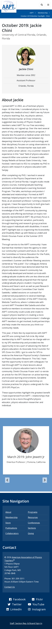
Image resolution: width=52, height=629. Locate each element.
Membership (43, 13)
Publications (11, 528)
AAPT (32, 13)
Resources (33, 517)
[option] (26, 450)
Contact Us (9, 587)
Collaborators (12, 533)
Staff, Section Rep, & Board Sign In (26, 623)
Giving (31, 533)
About (8, 512)
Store (8, 522)
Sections (32, 528)
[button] (7, 480)
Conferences (34, 522)
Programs (32, 512)
